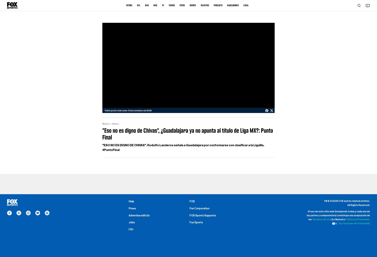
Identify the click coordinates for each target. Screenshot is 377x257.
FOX (192, 201)
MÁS (155, 5)
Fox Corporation (199, 208)
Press (132, 208)
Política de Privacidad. (357, 219)
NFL (138, 5)
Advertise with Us (139, 215)
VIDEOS (172, 5)
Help (131, 201)
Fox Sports (196, 222)
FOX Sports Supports (203, 215)
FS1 (131, 229)
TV (163, 5)
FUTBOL (129, 5)
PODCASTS (218, 5)
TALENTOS (205, 5)
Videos (115, 124)
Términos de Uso (321, 219)
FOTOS (182, 5)
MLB (147, 5)
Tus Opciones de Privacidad (353, 223)
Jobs (132, 222)
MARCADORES (233, 5)
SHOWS (193, 5)
